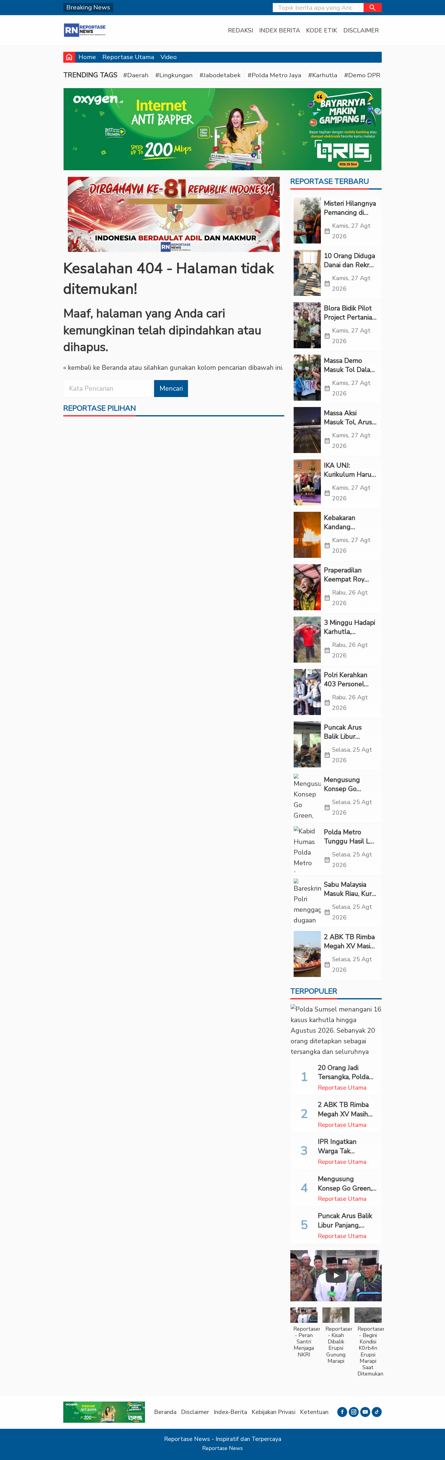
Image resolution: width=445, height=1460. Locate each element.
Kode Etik (321, 30)
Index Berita (279, 30)
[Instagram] (354, 1412)
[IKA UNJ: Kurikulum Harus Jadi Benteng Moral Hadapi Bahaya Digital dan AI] (307, 482)
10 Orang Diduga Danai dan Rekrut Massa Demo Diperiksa (350, 269)
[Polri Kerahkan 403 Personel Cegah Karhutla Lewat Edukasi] (307, 692)
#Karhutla (322, 75)
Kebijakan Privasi (273, 1412)
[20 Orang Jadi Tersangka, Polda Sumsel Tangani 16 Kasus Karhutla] (336, 1031)
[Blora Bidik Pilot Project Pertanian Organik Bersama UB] (307, 325)
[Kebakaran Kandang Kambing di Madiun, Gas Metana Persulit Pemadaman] (307, 535)
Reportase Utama (128, 57)
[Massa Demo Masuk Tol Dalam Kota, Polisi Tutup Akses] (307, 378)
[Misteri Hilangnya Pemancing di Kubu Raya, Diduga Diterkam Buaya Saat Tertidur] (307, 220)
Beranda (165, 1412)
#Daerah (135, 75)
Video (168, 57)
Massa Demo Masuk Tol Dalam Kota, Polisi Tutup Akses (350, 374)
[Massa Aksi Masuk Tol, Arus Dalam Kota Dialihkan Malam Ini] (307, 430)
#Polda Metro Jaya (274, 75)
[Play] (336, 1275)
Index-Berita (230, 1412)
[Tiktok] (377, 1412)
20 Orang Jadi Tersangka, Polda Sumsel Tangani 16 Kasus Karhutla (346, 1081)
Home (87, 57)
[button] (373, 7)
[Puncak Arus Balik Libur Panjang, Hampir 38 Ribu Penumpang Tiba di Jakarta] (307, 744)
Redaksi (240, 30)
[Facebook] (342, 1412)
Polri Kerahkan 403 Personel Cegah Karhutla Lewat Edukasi (347, 688)
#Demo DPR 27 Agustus (379, 75)
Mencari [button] (171, 388)
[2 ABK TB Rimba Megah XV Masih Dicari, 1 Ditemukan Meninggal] (307, 954)
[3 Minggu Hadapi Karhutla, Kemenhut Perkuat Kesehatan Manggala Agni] (307, 640)
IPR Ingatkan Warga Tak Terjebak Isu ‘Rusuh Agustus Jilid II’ (347, 1155)
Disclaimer (361, 30)
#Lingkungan (174, 75)
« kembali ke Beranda (95, 367)
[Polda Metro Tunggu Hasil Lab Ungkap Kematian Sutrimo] (307, 849)
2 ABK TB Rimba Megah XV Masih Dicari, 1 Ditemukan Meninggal (346, 1118)
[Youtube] (365, 1412)
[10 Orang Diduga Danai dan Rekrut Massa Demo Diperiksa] (307, 273)
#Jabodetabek (220, 75)
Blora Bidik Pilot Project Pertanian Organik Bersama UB (350, 322)
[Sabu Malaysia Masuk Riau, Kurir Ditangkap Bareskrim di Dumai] (307, 902)
